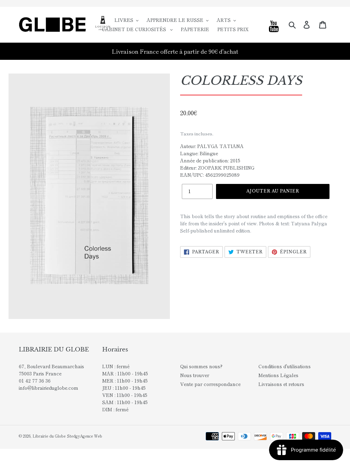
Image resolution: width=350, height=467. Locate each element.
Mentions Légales (278, 375)
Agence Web (91, 436)
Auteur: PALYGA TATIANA (212, 146)
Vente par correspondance (210, 384)
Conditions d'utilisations (284, 366)
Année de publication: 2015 (210, 160)
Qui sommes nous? (201, 366)
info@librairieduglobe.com (48, 387)
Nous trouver (194, 375)
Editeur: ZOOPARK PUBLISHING (217, 167)
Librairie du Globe (49, 436)
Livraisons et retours (281, 384)
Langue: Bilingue (199, 153)
